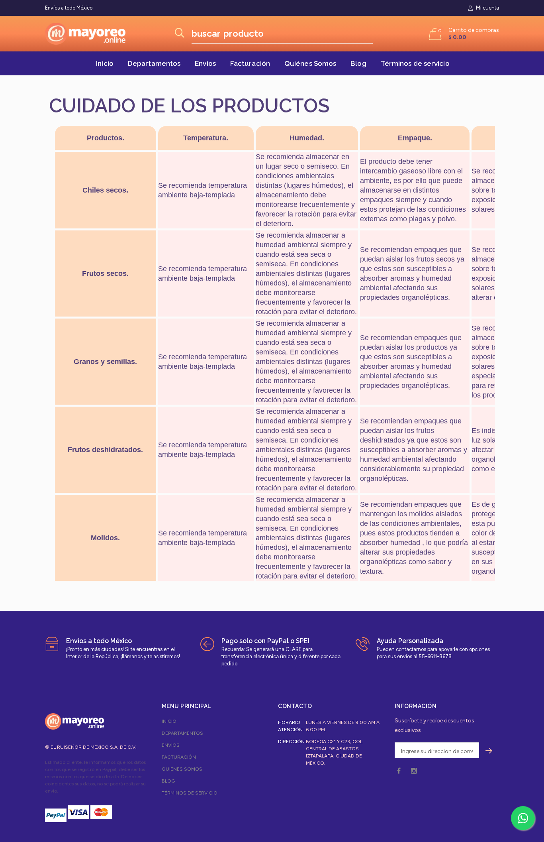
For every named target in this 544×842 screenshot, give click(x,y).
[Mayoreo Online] (74, 721)
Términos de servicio (415, 63)
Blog (358, 63)
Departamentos (154, 63)
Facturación (250, 63)
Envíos (205, 63)
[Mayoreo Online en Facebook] (399, 771)
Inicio (104, 63)
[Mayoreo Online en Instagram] (413, 771)
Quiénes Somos (310, 63)
